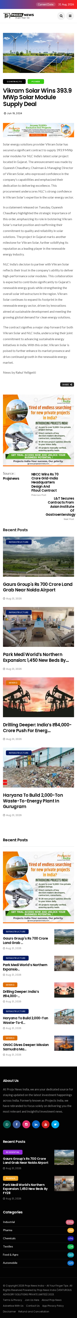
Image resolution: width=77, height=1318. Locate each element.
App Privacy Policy (53, 1305)
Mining (13, 682)
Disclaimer (9, 1311)
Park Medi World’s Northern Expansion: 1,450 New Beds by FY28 (25, 1188)
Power (36, 81)
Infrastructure (19, 542)
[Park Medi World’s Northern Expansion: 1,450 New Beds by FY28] (38, 627)
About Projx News (52, 1300)
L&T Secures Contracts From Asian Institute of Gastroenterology (60, 508)
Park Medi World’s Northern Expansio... (25, 967)
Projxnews (11, 478)
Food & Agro (10, 1254)
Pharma (10, 1178)
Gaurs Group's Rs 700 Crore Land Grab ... (25, 940)
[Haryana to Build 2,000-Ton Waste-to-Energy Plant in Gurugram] (38, 767)
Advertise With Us (13, 1305)
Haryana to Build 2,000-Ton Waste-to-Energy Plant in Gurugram (33, 801)
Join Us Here (32, 1300)
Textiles (8, 1246)
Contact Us (33, 1305)
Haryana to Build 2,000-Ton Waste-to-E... (25, 1020)
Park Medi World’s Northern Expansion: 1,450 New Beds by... (36, 657)
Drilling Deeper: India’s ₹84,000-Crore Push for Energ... (37, 728)
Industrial (9, 1222)
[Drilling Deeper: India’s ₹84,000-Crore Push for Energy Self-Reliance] (38, 697)
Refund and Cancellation (33, 1311)
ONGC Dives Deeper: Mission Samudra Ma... (26, 1047)
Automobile (10, 1262)
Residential (13, 1152)
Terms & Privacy (12, 1300)
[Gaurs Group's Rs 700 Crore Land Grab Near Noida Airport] (38, 557)
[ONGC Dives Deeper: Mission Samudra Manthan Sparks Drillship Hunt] (64, 1043)
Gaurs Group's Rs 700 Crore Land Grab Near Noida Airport (38, 587)
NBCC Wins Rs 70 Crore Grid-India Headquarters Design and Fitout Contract (44, 484)
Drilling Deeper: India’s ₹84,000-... (21, 993)
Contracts (14, 81)
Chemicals (9, 1238)
